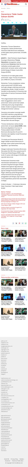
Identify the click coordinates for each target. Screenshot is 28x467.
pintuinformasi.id (5, 433)
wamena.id (4, 369)
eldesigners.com (5, 388)
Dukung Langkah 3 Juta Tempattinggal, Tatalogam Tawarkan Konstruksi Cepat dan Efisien (12, 195)
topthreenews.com (6, 378)
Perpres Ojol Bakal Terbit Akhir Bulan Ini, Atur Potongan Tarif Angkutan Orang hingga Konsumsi (12, 216)
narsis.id (3, 447)
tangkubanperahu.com (6, 346)
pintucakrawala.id (5, 426)
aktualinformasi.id (5, 409)
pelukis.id (3, 356)
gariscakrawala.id (5, 417)
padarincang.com (5, 353)
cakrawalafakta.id (5, 431)
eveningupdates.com (6, 399)
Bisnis (2, 11)
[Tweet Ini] (16, 223)
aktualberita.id (4, 429)
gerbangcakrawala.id (6, 419)
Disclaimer (7, 461)
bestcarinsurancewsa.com (7, 395)
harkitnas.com (4, 344)
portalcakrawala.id (5, 438)
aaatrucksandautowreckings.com (9, 380)
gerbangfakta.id (5, 443)
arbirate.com (4, 383)
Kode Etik (6, 459)
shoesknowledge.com (6, 408)
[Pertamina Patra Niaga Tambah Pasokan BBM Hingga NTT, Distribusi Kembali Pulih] (7, 262)
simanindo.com (5, 351)
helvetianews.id (5, 421)
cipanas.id (3, 362)
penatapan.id (4, 372)
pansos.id (3, 449)
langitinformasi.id (5, 424)
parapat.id (3, 370)
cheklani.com (4, 390)
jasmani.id (3, 360)
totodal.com (4, 392)
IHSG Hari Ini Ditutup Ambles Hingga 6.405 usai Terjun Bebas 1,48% (13, 204)
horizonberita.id (5, 436)
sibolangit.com (4, 348)
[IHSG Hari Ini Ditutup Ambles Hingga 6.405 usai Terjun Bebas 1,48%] (7, 248)
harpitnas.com (4, 342)
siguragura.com (5, 349)
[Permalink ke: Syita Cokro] (2, 19)
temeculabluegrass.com (7, 387)
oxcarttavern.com (5, 404)
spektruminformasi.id (6, 440)
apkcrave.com (4, 394)
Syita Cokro (6, 19)
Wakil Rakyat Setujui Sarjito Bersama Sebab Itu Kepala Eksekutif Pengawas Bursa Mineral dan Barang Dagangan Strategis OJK (13, 200)
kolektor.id (3, 355)
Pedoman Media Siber (17, 461)
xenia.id (3, 367)
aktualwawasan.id (5, 442)
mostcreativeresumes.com (8, 402)
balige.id (3, 374)
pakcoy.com (4, 341)
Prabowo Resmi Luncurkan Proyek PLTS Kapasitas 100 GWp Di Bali (11, 208)
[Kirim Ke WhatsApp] (25, 223)
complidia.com (4, 397)
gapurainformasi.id (5, 415)
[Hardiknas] (11, 4)
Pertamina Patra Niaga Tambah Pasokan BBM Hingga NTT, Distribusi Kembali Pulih (13, 211)
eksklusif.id (4, 363)
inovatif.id (3, 365)
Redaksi (22, 459)
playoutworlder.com (6, 385)
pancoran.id (4, 358)
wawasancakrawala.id (6, 428)
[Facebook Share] (13, 223)
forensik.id (3, 450)
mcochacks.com (5, 401)
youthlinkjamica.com (6, 381)
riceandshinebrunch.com (7, 406)
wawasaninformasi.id (6, 435)
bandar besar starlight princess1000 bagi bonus (13, 332)
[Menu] (2, 4)
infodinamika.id (5, 445)
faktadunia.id (4, 411)
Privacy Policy (14, 459)
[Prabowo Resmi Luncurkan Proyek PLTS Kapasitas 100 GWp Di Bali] (21, 248)
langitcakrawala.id (5, 422)
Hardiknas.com (19, 463)
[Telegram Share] (22, 223)
